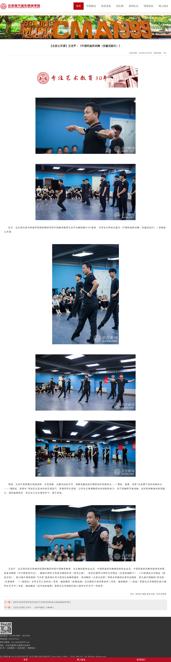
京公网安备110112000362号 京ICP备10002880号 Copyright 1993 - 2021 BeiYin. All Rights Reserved (53, 656)
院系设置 (106, 6)
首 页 (2, 648)
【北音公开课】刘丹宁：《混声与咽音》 (29, 607)
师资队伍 (133, 6)
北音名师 (21, 648)
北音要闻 (11, 648)
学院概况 (91, 6)
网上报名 (163, 6)
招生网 (119, 6)
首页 (78, 6)
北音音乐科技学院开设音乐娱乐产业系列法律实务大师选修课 (38, 602)
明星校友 (148, 6)
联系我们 (141, 660)
